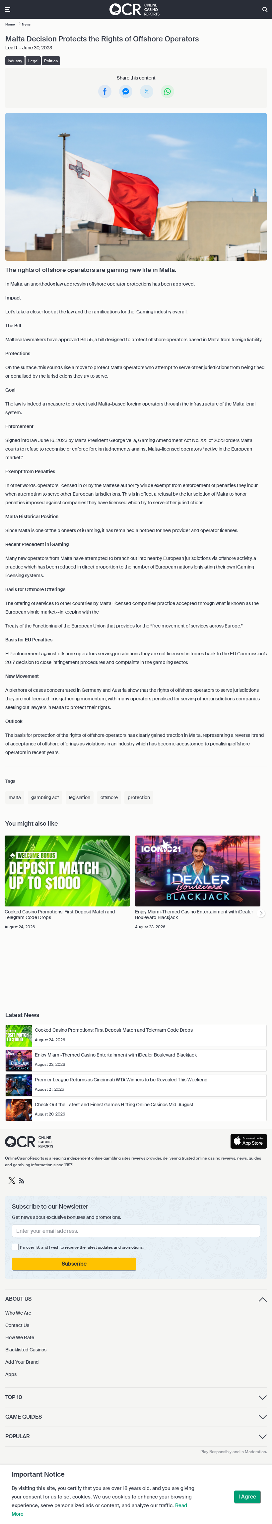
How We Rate (19, 1337)
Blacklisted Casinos (25, 1350)
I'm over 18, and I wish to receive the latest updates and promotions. (82, 1247)
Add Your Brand (22, 1362)
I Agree (247, 1496)
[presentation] (261, 913)
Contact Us (17, 1325)
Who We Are (18, 1313)
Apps (11, 1374)
